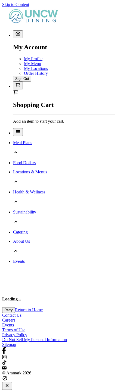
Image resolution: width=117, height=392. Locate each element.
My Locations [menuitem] (36, 68)
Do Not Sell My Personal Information (34, 339)
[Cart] (18, 85)
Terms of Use (13, 330)
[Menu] (18, 132)
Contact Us (11, 315)
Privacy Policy (14, 334)
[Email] (58, 368)
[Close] (7, 386)
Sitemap (9, 344)
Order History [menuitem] (36, 73)
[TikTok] (58, 363)
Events (8, 325)
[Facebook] (58, 351)
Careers (8, 320)
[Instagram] (58, 357)
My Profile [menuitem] (33, 58)
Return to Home (29, 309)
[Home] (34, 23)
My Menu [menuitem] (32, 63)
